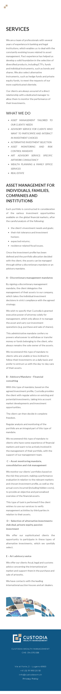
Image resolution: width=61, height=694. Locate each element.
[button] (54, 7)
